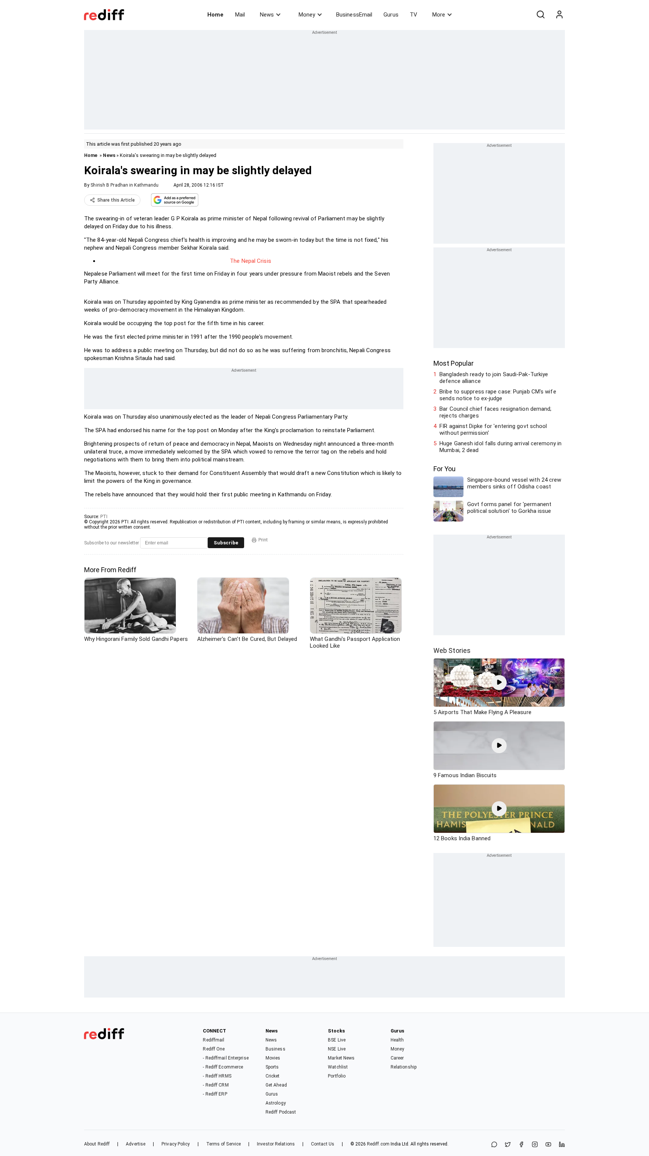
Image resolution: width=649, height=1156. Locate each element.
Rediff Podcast (281, 1112)
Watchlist (338, 1067)
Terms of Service (223, 1144)
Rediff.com (378, 1144)
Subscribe (226, 543)
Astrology (276, 1103)
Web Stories (452, 650)
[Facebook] (521, 1144)
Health (397, 1040)
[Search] (540, 15)
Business (275, 1049)
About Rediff (97, 1144)
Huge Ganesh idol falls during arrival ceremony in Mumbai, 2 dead (500, 447)
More (438, 14)
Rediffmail (213, 1040)
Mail (240, 14)
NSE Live (337, 1049)
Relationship (404, 1067)
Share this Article (116, 200)
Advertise (135, 1144)
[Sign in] (559, 15)
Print (263, 540)
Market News (341, 1058)
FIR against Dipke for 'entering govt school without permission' (493, 429)
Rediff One (214, 1049)
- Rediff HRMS (217, 1076)
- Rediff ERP (215, 1094)
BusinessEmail (354, 14)
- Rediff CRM (215, 1085)
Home (215, 14)
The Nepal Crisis (250, 261)
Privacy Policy (175, 1144)
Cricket (273, 1076)
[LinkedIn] (562, 1144)
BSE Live (337, 1040)
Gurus (390, 14)
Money (307, 14)
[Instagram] (535, 1144)
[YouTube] (548, 1144)
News (267, 14)
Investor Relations (276, 1144)
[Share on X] (508, 1144)
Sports (272, 1067)
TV (413, 14)
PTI (103, 516)
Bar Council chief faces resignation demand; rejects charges (495, 412)
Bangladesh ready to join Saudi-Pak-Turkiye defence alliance (493, 377)
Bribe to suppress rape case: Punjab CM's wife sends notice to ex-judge (497, 395)
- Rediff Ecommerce (223, 1067)
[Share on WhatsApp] (494, 1144)
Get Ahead (276, 1085)
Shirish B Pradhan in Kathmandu (124, 185)
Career (397, 1058)
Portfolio (337, 1076)
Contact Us (322, 1144)
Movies (273, 1058)
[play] (499, 682)
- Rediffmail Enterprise (225, 1058)
